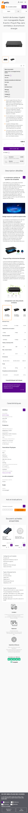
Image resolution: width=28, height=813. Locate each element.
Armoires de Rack (7, 576)
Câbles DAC (6, 577)
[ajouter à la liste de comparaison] (21, 66)
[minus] (4, 145)
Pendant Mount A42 (7, 597)
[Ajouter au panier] (24, 546)
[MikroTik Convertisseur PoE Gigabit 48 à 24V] (7, 530)
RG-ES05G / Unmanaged (16, 315)
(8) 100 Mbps (5, 415)
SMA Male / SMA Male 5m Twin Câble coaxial (13, 593)
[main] (5, 2)
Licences (5, 563)
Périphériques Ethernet (8, 581)
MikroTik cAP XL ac (19, 537)
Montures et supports (8, 561)
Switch (8, 11)
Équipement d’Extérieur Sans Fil (10, 560)
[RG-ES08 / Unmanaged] (7, 310)
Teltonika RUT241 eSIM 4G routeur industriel (13, 590)
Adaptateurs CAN (7, 583)
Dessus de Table (6, 472)
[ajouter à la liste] (24, 66)
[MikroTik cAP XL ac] (20, 530)
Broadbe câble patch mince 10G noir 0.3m (12, 595)
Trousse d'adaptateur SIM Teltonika (11, 592)
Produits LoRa (6, 574)
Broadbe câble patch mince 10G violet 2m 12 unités (13, 600)
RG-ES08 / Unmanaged (7, 315)
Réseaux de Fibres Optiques (9, 565)
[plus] (23, 145)
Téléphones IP (6, 579)
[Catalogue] (3, 6)
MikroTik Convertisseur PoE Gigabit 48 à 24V (7, 538)
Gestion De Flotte (7, 567)
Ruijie (6, 91)
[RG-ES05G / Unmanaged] (16, 310)
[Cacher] (24, 177)
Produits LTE (6, 558)
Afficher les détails (5, 806)
